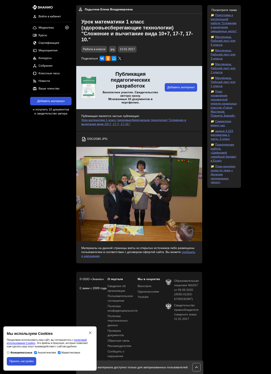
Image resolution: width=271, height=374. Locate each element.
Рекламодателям (119, 346)
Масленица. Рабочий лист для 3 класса (223, 54)
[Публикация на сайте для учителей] (88, 87)
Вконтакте (144, 286)
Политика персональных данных (118, 321)
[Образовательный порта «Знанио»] (41, 8)
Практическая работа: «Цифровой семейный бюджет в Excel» (223, 152)
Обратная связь (119, 340)
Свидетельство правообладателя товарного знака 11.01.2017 (186, 312)
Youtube (143, 296)
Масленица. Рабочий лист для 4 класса (223, 41)
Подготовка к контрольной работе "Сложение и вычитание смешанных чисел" (224, 23)
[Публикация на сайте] (68, 27)
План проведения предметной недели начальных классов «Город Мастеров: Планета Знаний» (224, 103)
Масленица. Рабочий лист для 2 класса (223, 68)
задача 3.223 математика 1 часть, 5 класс (222, 135)
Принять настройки (21, 361)
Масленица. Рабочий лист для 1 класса (223, 82)
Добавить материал (51, 101)
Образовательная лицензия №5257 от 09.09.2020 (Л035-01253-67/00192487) (186, 290)
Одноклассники (148, 291)
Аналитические (47, 352)
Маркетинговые (70, 352)
